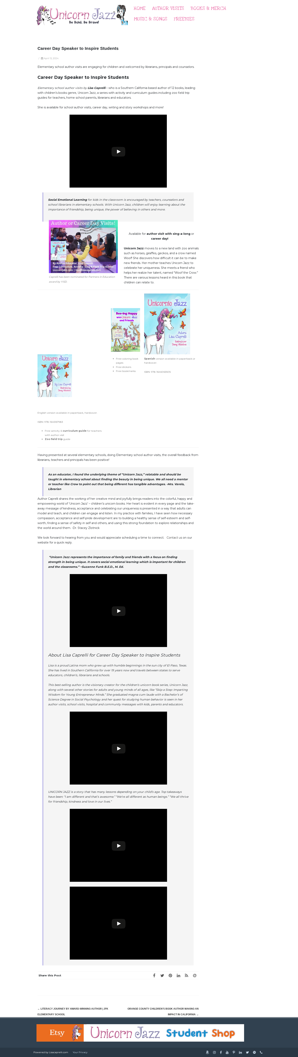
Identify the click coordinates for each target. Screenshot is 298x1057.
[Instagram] (214, 1052)
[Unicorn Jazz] (82, 29)
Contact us (174, 537)
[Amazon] (207, 1052)
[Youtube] (227, 1052)
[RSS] (186, 975)
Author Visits (168, 8)
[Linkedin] (240, 1052)
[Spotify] (254, 1052)
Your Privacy (80, 1052)
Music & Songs (150, 19)
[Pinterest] (170, 975)
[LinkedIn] (178, 975)
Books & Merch (208, 8)
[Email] (195, 975)
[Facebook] (154, 975)
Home (140, 8)
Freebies (184, 19)
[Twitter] (162, 975)
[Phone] (261, 1052)
